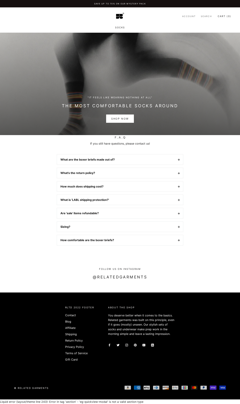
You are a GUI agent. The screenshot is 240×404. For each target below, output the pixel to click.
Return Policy (74, 340)
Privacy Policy (74, 347)
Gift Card (71, 359)
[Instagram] (126, 345)
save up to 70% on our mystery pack (120, 3)
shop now (120, 118)
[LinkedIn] (152, 345)
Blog (68, 321)
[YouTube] (143, 345)
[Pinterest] (135, 345)
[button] (120, 159)
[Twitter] (118, 345)
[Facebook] (109, 345)
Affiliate (70, 328)
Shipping (71, 334)
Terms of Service (76, 353)
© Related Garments (31, 388)
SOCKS (120, 27)
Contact (70, 315)
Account (189, 16)
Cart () (224, 16)
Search (206, 16)
